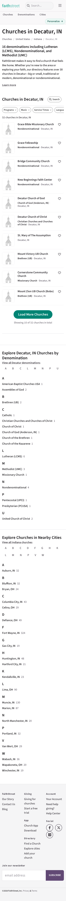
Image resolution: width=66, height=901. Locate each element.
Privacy (26, 890)
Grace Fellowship (33, 147)
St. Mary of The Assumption (33, 240)
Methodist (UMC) (12, 469)
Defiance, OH (10, 620)
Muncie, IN (8, 702)
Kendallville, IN (11, 677)
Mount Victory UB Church (33, 258)
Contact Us (8, 804)
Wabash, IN (8, 759)
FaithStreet (11, 5)
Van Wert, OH (10, 746)
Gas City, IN (8, 646)
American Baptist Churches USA (21, 384)
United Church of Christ (16, 519)
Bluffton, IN (9, 583)
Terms (34, 890)
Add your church (29, 855)
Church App (31, 825)
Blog (5, 809)
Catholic (7, 415)
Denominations (26, 14)
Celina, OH (8, 607)
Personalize (55, 21)
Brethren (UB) (10, 402)
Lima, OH (7, 690)
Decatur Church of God (33, 203)
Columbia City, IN (12, 602)
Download (30, 830)
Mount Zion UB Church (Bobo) (33, 296)
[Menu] (60, 6)
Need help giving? (52, 806)
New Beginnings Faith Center (33, 184)
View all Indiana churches (17, 542)
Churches (8, 14)
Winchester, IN (10, 770)
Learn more (9, 85)
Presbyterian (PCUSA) (15, 506)
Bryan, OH (8, 589)
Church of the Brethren (16, 438)
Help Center (53, 813)
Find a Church (32, 843)
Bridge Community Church (33, 166)
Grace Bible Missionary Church (33, 129)
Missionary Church (13, 475)
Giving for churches (30, 801)
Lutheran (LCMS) (12, 456)
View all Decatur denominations (21, 363)
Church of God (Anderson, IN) (19, 432)
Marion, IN (8, 708)
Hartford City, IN (12, 664)
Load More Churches (33, 314)
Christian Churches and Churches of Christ (27, 421)
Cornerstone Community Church (33, 277)
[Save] (59, 124)
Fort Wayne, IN (11, 633)
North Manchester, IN (15, 721)
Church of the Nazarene (16, 444)
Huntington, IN (11, 658)
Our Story (8, 799)
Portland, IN (9, 733)
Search (56, 99)
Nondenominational (14, 487)
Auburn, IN (8, 571)
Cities (43, 14)
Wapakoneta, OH (12, 765)
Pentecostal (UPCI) (13, 500)
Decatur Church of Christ (33, 221)
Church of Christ (11, 426)
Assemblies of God (13, 390)
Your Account (54, 799)
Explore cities (32, 848)
